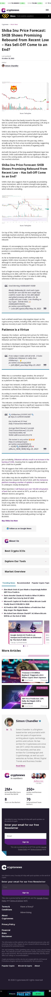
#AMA (21, 356)
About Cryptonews (7, 917)
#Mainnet (21, 358)
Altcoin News (14, 24)
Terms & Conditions (7, 908)
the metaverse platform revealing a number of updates (25, 481)
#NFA (26, 302)
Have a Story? (26, 906)
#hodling (35, 299)
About (37, 966)
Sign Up (25, 842)
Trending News (8, 583)
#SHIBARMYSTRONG (17, 304)
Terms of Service (36, 849)
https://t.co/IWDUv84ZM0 (20, 417)
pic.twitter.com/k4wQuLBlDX (20, 363)
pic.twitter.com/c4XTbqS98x (19, 306)
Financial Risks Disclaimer (7, 933)
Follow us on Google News (20, 528)
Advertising (25, 912)
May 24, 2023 (35, 308)
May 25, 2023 (32, 449)
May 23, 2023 (34, 365)
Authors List (38, 781)
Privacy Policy (8, 924)
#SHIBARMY (25, 286)
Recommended (23, 583)
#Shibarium (13, 358)
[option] (25, 632)
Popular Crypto (8, 966)
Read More (20, 766)
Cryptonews (5, 24)
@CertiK (31, 356)
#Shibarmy (13, 360)
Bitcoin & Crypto (25, 966)
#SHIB (32, 286)
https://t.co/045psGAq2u (18, 442)
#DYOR (20, 302)
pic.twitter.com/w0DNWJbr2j (20, 444)
